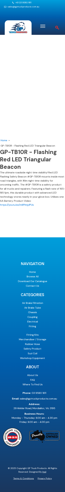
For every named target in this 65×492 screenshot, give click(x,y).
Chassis (32, 312)
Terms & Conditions (23, 478)
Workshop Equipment (32, 358)
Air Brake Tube (32, 307)
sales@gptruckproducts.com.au (23, 7)
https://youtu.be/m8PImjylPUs (17, 204)
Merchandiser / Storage (32, 339)
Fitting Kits (33, 334)
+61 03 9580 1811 (23, 3)
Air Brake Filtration (32, 303)
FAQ (32, 380)
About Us (32, 375)
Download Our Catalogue (32, 281)
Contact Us (32, 285)
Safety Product (32, 348)
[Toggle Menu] (42, 26)
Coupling (32, 317)
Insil (44, 471)
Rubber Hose (32, 344)
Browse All (32, 276)
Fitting (32, 326)
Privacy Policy (45, 478)
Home (4, 140)
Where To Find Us (33, 384)
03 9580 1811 (34, 393)
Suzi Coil (32, 353)
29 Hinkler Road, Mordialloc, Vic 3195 (34, 406)
